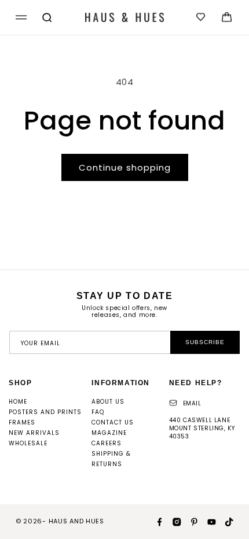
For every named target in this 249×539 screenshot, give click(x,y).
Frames (22, 422)
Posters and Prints (45, 412)
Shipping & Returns (111, 458)
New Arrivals (34, 433)
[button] (19, 17)
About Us (107, 401)
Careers (106, 443)
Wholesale (28, 443)
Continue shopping (125, 167)
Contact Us (112, 422)
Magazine (109, 433)
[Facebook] (155, 521)
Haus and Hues (76, 521)
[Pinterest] (190, 521)
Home (18, 401)
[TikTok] (224, 521)
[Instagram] (172, 521)
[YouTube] (207, 521)
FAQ (97, 412)
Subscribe (205, 342)
